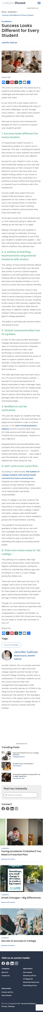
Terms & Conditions (28, 1003)
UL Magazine (28, 979)
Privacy (4, 1006)
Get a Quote (27, 972)
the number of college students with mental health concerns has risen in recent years (20, 475)
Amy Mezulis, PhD (18, 778)
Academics (7, 21)
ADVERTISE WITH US (32, 8)
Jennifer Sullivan (9, 43)
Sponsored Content (8, 859)
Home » (4, 12)
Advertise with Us (29, 975)
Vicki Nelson (17, 766)
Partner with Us (7, 992)
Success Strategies (11, 645)
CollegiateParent (19, 757)
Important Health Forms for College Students (26, 754)
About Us (5, 972)
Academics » (13, 12)
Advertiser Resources (31, 982)
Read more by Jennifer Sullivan (24, 657)
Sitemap (11, 1006)
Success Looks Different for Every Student (18, 15)
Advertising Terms (30, 985)
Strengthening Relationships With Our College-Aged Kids (26, 775)
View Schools (6, 995)
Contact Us (6, 975)
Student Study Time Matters (23, 764)
